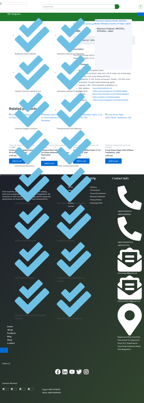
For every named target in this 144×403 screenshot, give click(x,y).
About (10, 330)
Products (11, 333)
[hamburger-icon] (140, 14)
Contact (11, 343)
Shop (9, 340)
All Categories (13, 14)
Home (10, 326)
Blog (9, 336)
